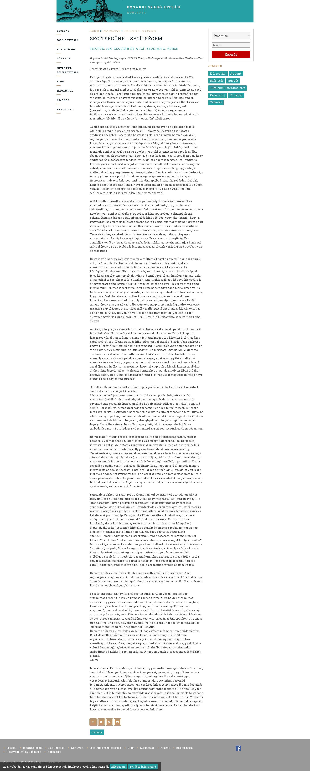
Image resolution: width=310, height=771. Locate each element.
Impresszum (184, 747)
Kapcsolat (59, 109)
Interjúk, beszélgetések (59, 70)
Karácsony (218, 95)
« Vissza (97, 732)
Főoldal (59, 31)
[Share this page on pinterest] (109, 722)
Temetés (216, 102)
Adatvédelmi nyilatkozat (23, 751)
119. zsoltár (218, 73)
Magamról (59, 90)
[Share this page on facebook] (93, 722)
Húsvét (233, 81)
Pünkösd (236, 95)
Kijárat (59, 100)
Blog (59, 81)
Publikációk (59, 49)
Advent (235, 73)
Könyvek (59, 58)
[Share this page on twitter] (101, 722)
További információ (143, 766)
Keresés (231, 54)
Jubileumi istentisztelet (227, 88)
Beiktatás (217, 81)
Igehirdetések (59, 40)
